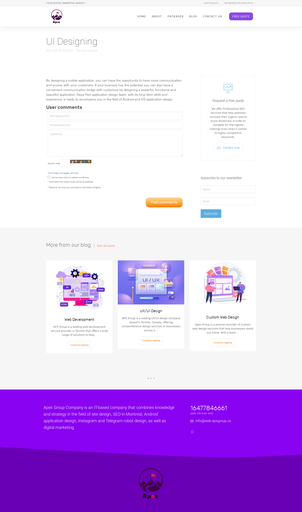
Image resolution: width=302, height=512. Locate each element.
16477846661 (211, 3)
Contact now (231, 147)
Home (141, 16)
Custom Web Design (222, 317)
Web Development (79, 319)
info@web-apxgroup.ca (238, 3)
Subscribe (211, 213)
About (157, 16)
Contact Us (212, 16)
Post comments (164, 202)
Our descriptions (86, 50)
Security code (54, 163)
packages (176, 16)
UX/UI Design (151, 311)
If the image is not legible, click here (63, 173)
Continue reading (79, 344)
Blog (193, 16)
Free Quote (241, 16)
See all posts (106, 245)
